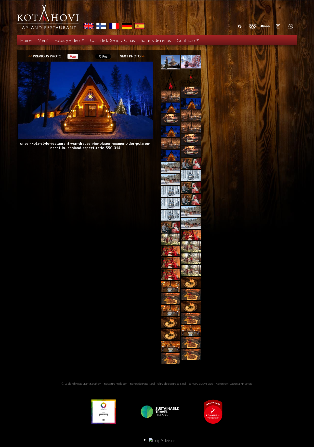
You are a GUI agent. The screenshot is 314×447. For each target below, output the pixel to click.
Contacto (186, 40)
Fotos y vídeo (67, 40)
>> (132, 56)
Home (26, 40)
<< (44, 56)
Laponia (235, 383)
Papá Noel (179, 383)
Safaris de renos (156, 40)
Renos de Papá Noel (142, 383)
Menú (43, 40)
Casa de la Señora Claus (112, 40)
